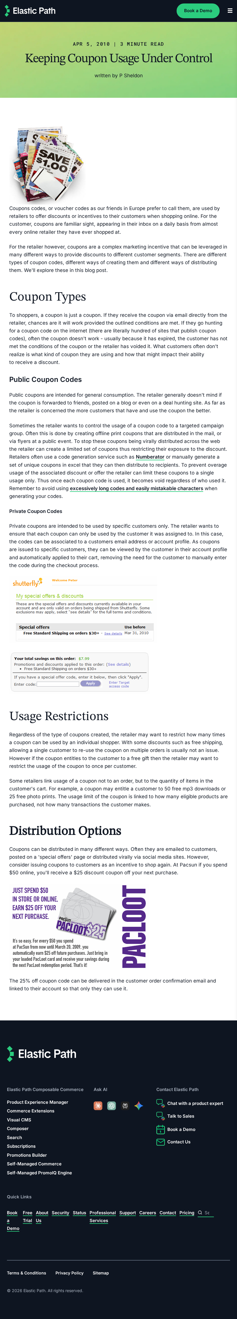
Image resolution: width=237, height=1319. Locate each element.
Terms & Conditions (26, 1272)
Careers (147, 1212)
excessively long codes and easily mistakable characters (136, 488)
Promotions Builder (27, 1155)
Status (79, 1212)
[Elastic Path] (30, 11)
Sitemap (101, 1272)
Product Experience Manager (37, 1102)
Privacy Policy (69, 1272)
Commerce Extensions (30, 1111)
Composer (18, 1128)
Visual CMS (19, 1120)
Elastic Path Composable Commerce (45, 1089)
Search (14, 1137)
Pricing (186, 1212)
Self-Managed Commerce (34, 1164)
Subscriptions (21, 1146)
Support (127, 1212)
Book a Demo (198, 10)
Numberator (150, 457)
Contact (168, 1212)
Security (60, 1212)
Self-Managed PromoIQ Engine (39, 1172)
